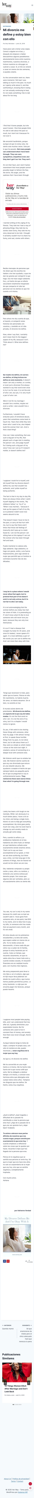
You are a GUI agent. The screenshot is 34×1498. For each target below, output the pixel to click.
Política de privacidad (21, 1479)
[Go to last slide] (5, 1383)
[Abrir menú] (32, 5)
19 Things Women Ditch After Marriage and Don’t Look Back (16, 1389)
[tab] (13, 1404)
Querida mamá (8, 1327)
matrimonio (7, 26)
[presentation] (17, 1372)
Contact (20, 1481)
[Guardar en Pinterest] (8, 1261)
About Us (7, 1479)
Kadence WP (23, 1492)
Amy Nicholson (9, 43)
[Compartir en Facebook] (4, 1261)
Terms (13, 1481)
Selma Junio (10, 1395)
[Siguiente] (28, 1383)
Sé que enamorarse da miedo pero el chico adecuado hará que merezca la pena (25, 1333)
